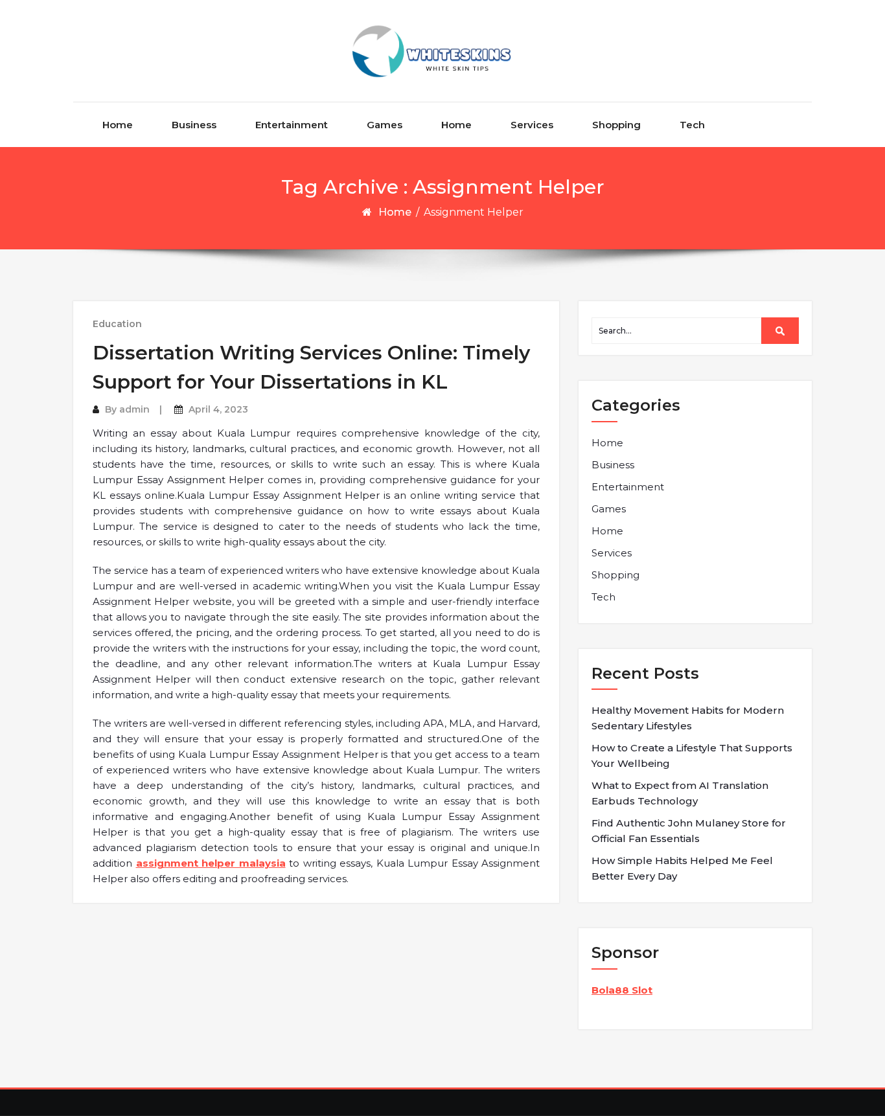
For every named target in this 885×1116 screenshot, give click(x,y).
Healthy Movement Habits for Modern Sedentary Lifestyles (688, 718)
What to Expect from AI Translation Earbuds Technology (680, 793)
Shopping (616, 125)
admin (134, 409)
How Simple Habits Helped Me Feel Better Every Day (682, 868)
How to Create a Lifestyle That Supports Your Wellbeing (692, 755)
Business (194, 125)
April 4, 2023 (218, 409)
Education (117, 324)
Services (532, 125)
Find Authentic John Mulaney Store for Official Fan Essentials (689, 831)
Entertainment (291, 125)
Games (384, 125)
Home (117, 125)
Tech (692, 125)
